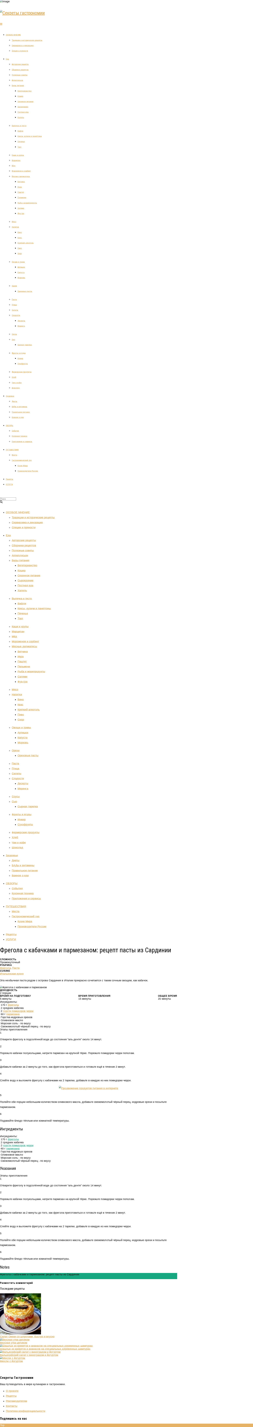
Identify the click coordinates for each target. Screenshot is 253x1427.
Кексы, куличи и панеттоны (30, 136)
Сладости (16, 315)
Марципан (16, 160)
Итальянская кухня (12, 973)
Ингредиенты (8, 1277)
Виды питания (18, 86)
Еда (7, 59)
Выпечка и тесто (19, 126)
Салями (21, 208)
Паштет (21, 192)
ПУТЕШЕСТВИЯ (12, 450)
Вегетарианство (24, 91)
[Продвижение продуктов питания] (88, 1088)
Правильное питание (21, 412)
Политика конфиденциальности (25, 1411)
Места (14, 455)
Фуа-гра (21, 214)
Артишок (21, 267)
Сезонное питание (25, 102)
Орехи (14, 286)
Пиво (20, 248)
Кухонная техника (19, 436)
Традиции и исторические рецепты (27, 40)
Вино (20, 232)
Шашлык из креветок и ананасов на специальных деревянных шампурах (45, 1348)
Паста (14, 300)
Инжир (20, 358)
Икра (20, 187)
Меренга (21, 326)
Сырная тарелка (25, 345)
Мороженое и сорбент (21, 171)
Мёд (13, 166)
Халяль (21, 118)
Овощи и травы (18, 262)
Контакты (11, 1406)
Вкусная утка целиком (13, 1342)
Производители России (28, 471)
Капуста (21, 272)
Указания (22, 1277)
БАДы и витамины (19, 407)
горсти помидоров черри (18, 1011)
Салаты (15, 310)
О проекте (12, 1390)
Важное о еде (18, 417)
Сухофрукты (23, 364)
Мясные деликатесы (21, 176)
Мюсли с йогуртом (11, 1361)
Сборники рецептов (20, 70)
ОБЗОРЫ (9, 426)
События (15, 431)
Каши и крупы (18, 155)
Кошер (20, 96)
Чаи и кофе (17, 383)
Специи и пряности (20, 51)
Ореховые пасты (25, 291)
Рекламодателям (16, 1401)
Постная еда (23, 112)
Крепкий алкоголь (26, 243)
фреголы (13, 1004)
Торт (20, 147)
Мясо (14, 222)
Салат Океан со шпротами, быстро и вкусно (27, 1336)
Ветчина (21, 182)
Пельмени (22, 198)
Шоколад (16, 388)
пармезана (13, 1014)
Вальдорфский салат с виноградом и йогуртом (29, 1355)
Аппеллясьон (17, 80)
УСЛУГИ (9, 484)
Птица (14, 305)
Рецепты (9, 479)
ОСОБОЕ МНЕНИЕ (13, 35)
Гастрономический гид (22, 460)
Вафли (20, 131)
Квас (20, 238)
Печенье (21, 142)
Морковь (21, 278)
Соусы (14, 334)
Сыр (13, 340)
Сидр (20, 254)
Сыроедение (23, 107)
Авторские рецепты (20, 64)
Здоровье (10, 396)
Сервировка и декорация (23, 46)
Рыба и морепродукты (27, 203)
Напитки (15, 227)
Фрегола (5, 968)
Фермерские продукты (21, 372)
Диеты (14, 401)
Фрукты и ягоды (19, 353)
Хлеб (14, 377)
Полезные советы (19, 75)
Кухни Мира (23, 466)
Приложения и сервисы (22, 442)
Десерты (21, 321)
